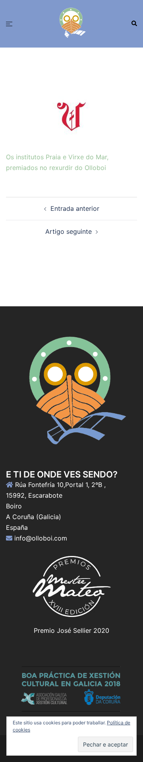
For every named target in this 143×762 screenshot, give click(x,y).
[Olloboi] (71, 23)
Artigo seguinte (68, 231)
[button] (134, 24)
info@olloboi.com (40, 538)
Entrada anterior (74, 208)
